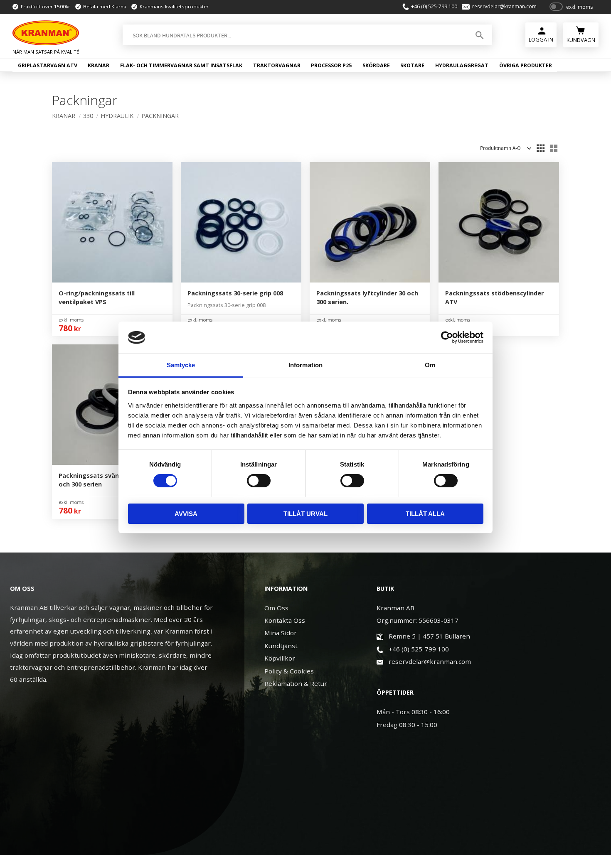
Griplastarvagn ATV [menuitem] (47, 65)
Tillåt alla (425, 513)
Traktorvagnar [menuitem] (277, 65)
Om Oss (276, 608)
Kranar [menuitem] (98, 65)
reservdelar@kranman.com (504, 6)
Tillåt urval (305, 513)
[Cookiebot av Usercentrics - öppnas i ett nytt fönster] (447, 337)
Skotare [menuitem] (412, 65)
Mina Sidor (280, 633)
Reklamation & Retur (295, 683)
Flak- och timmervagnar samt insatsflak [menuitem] (181, 65)
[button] (540, 148)
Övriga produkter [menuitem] (525, 65)
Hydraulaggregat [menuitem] (461, 65)
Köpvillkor (279, 658)
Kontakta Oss (284, 620)
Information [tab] (305, 365)
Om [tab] (430, 365)
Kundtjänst (281, 645)
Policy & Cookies (289, 671)
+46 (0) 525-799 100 (434, 6)
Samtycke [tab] (181, 365)
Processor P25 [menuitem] (331, 65)
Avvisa (186, 513)
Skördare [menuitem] (376, 65)
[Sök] (479, 35)
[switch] (259, 480)
